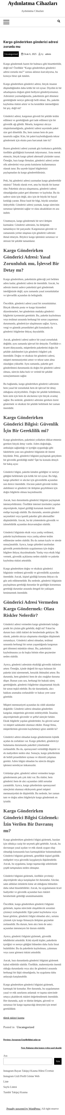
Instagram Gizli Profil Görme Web (21, 1076)
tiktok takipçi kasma (13, 1017)
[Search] (59, 21)
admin (48, 54)
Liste (5, 1081)
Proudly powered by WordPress (23, 1108)
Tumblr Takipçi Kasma (15, 1092)
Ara (5, 1055)
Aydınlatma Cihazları (32, 3)
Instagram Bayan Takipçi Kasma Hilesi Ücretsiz (28, 1070)
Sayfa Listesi (10, 1086)
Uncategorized (11, 54)
